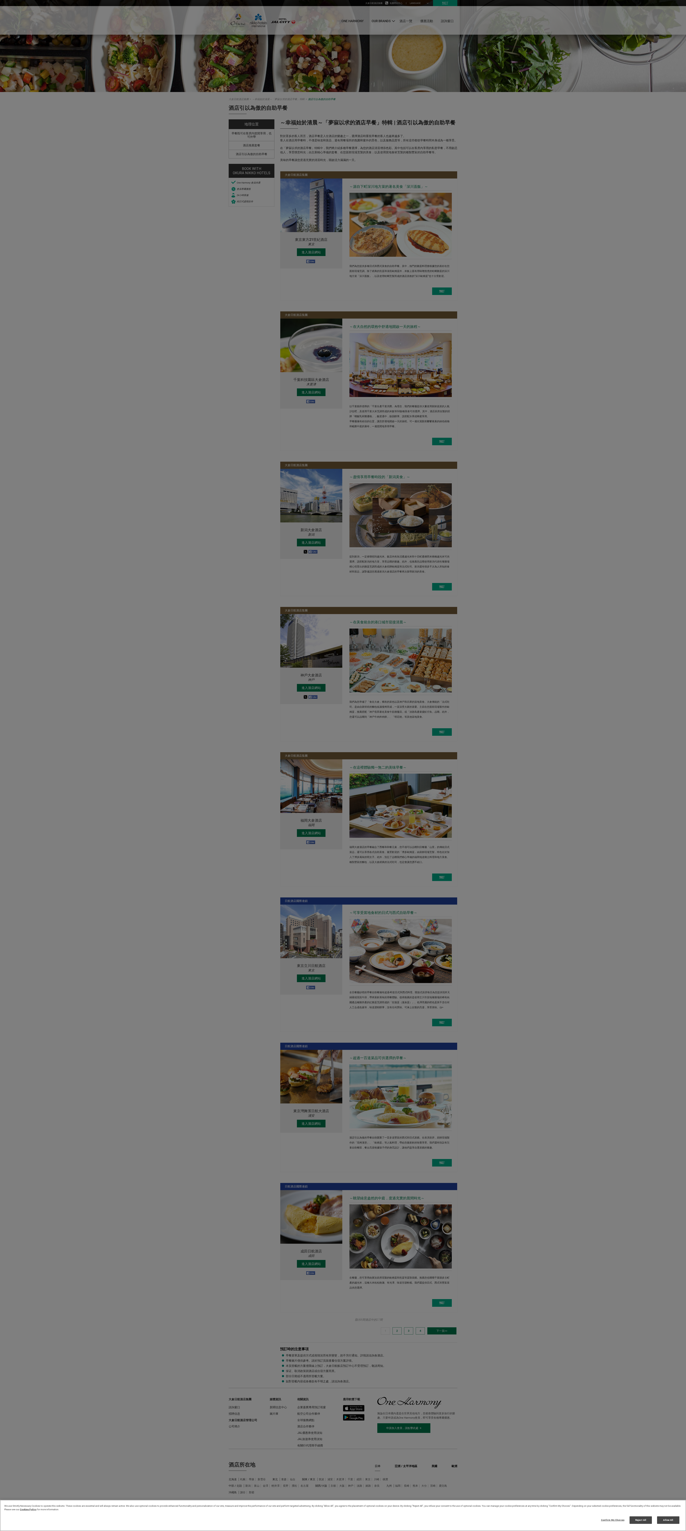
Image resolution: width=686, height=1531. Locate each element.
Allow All (668, 1520)
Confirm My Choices (612, 1520)
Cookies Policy (28, 1509)
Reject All (640, 1520)
